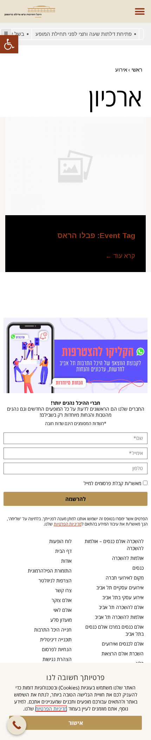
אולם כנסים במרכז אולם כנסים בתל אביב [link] (114, 630)
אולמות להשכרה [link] (128, 558)
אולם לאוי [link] (62, 610)
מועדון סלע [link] (61, 619)
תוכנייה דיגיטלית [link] (56, 639)
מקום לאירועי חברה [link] (125, 577)
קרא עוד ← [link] (120, 255)
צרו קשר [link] (63, 590)
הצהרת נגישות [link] (57, 659)
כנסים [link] (138, 567)
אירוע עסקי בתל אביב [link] (123, 597)
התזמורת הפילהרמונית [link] (50, 570)
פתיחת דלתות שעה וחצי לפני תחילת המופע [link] (88, 34)
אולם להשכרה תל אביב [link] (121, 607)
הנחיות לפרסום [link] (57, 649)
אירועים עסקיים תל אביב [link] (120, 587)
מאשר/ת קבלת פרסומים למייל (112, 483)
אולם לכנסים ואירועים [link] (123, 643)
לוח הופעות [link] (60, 541)
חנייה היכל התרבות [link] (53, 629)
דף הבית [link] (63, 551)
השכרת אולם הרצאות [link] (122, 653)
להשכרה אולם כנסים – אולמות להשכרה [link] (114, 544)
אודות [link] (66, 560)
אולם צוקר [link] (62, 600)
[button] (139, 11)
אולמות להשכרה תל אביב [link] (119, 617)
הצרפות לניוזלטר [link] (55, 580)
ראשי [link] (136, 70)
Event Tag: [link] (96, 235)
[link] (9, 44)
